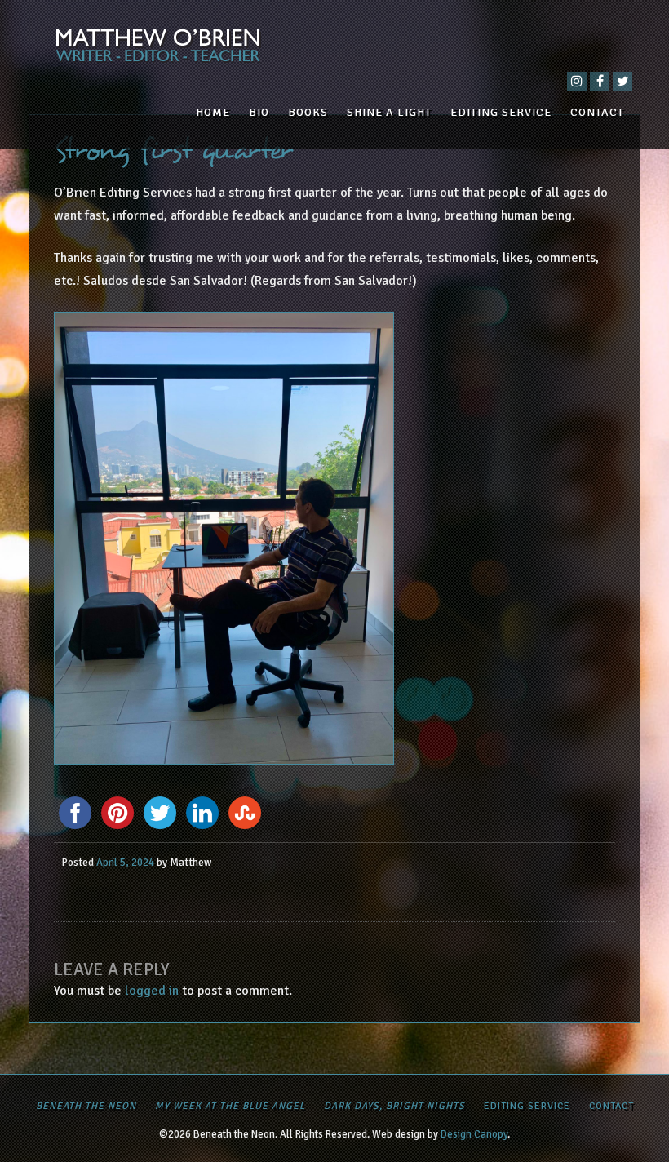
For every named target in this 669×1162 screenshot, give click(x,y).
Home (213, 112)
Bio (259, 112)
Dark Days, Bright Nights (394, 1106)
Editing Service (501, 112)
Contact (597, 112)
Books (308, 112)
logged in (152, 990)
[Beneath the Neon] (334, 49)
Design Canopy (474, 1134)
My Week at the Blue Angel (230, 1106)
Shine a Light (389, 112)
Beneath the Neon (86, 1106)
